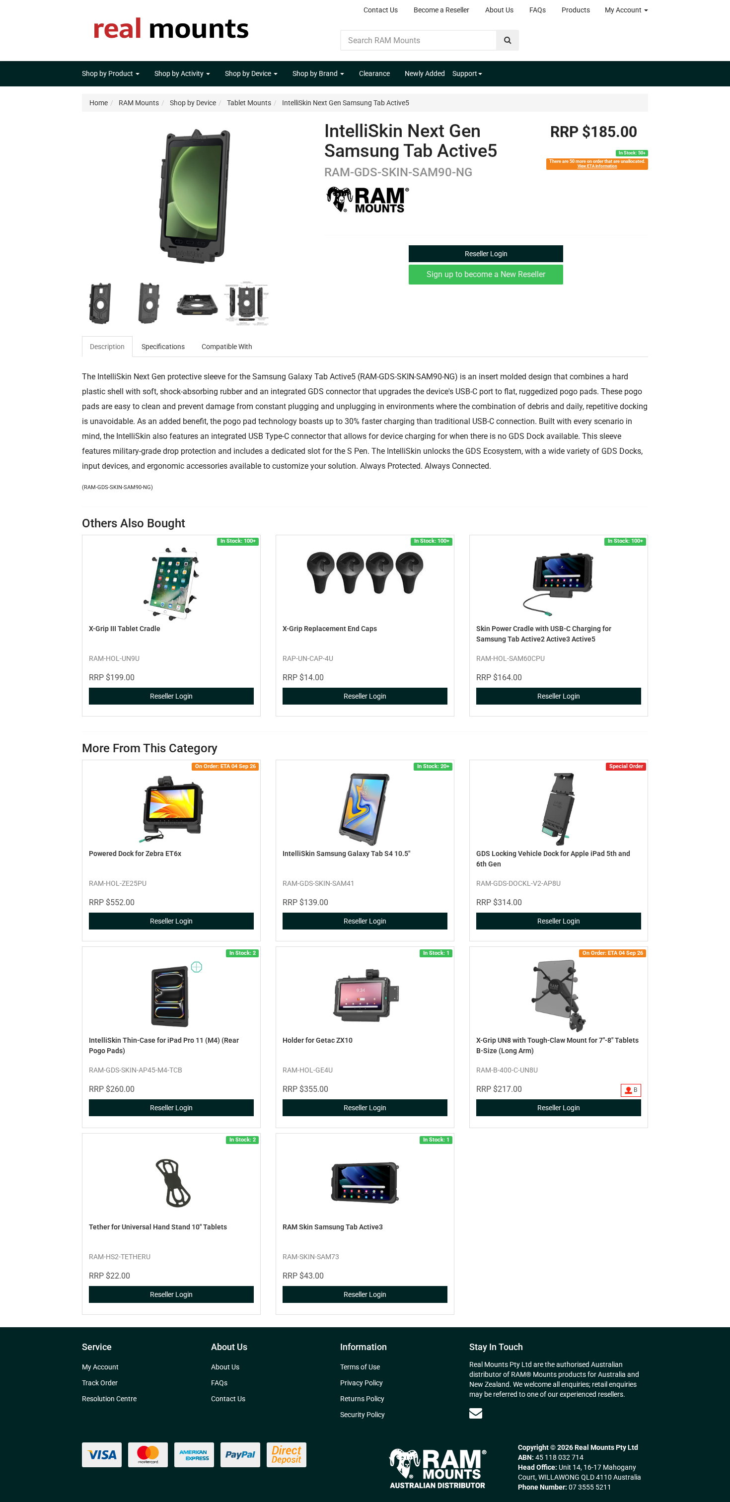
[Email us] (475, 1413)
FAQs (537, 10)
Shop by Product (108, 73)
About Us (499, 10)
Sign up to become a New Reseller (486, 274)
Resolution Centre (109, 1399)
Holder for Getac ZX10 (318, 1040)
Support (464, 73)
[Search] (508, 40)
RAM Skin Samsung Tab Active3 (333, 1227)
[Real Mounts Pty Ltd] (171, 25)
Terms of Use (360, 1367)
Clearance (374, 73)
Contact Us (381, 10)
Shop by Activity (179, 73)
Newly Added (425, 73)
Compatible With (227, 347)
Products (576, 10)
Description (107, 347)
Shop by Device (249, 73)
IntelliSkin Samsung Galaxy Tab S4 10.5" (346, 854)
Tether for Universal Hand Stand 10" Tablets (158, 1227)
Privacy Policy (361, 1383)
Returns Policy (362, 1399)
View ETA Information (597, 165)
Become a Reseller (441, 10)
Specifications (163, 347)
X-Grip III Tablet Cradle (124, 629)
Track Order (100, 1383)
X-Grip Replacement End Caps (330, 629)
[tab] (108, 346)
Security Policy (362, 1415)
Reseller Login (486, 254)
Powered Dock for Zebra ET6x (135, 854)
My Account (624, 10)
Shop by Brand (315, 73)
